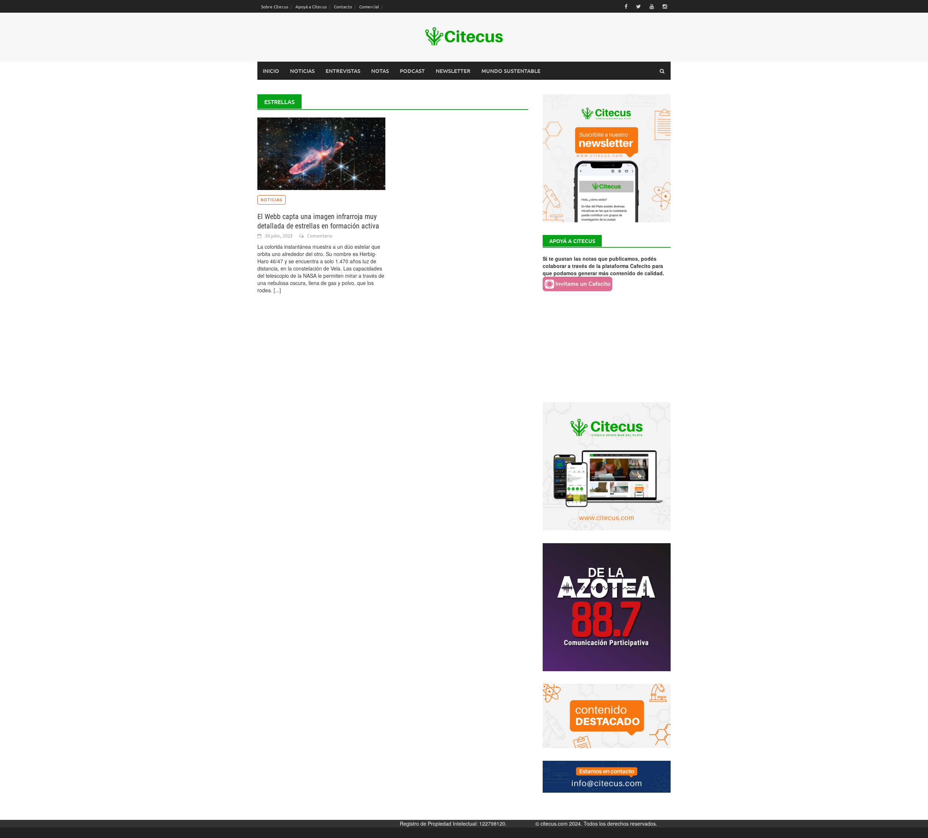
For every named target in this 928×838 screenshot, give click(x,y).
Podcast (412, 70)
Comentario (319, 235)
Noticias (302, 70)
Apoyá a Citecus (311, 6)
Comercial (369, 6)
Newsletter (453, 70)
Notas (380, 70)
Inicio (271, 70)
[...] (277, 290)
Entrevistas (343, 70)
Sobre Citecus (274, 6)
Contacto (343, 6)
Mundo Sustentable (510, 70)
